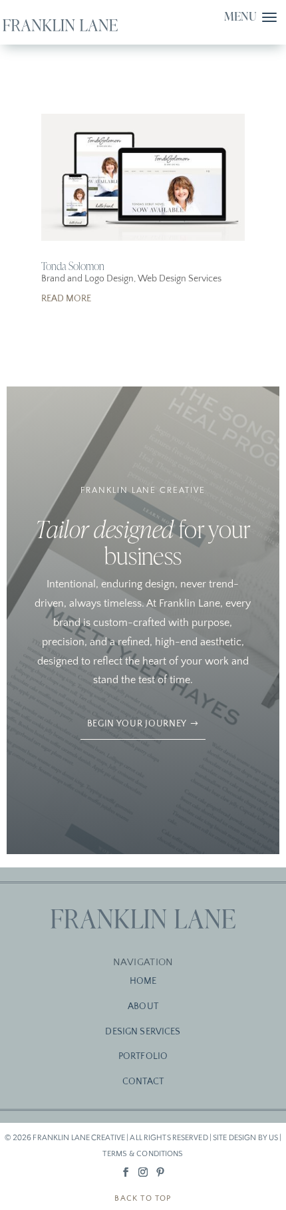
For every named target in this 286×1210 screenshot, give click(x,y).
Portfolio (143, 1056)
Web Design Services (179, 278)
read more (66, 298)
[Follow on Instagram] (143, 1172)
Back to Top (142, 1198)
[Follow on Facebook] (125, 1172)
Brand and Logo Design (87, 278)
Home (143, 981)
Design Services (142, 1031)
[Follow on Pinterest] (160, 1172)
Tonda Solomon (72, 266)
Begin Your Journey (137, 723)
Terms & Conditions (142, 1153)
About (143, 1006)
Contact (143, 1081)
